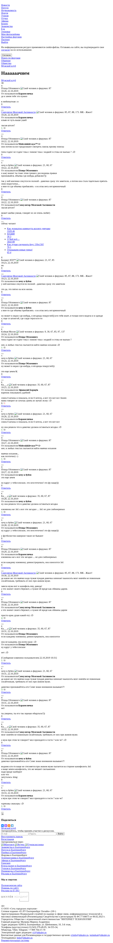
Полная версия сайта (11, 885)
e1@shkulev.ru (39, 932)
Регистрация (7, 839)
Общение (6, 60)
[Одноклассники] (9, 825)
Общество (6, 63)
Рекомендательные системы (15, 940)
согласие (5, 50)
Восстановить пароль (12, 836)
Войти (60, 834)
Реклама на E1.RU (10, 890)
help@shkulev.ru (25, 938)
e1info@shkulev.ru (79, 935)
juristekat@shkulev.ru (100, 935)
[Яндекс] (20, 844)
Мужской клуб (8, 66)
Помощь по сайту (10, 888)
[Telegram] (12, 825)
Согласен (6, 55)
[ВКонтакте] (2, 825)
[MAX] (5, 825)
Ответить (6, 107)
